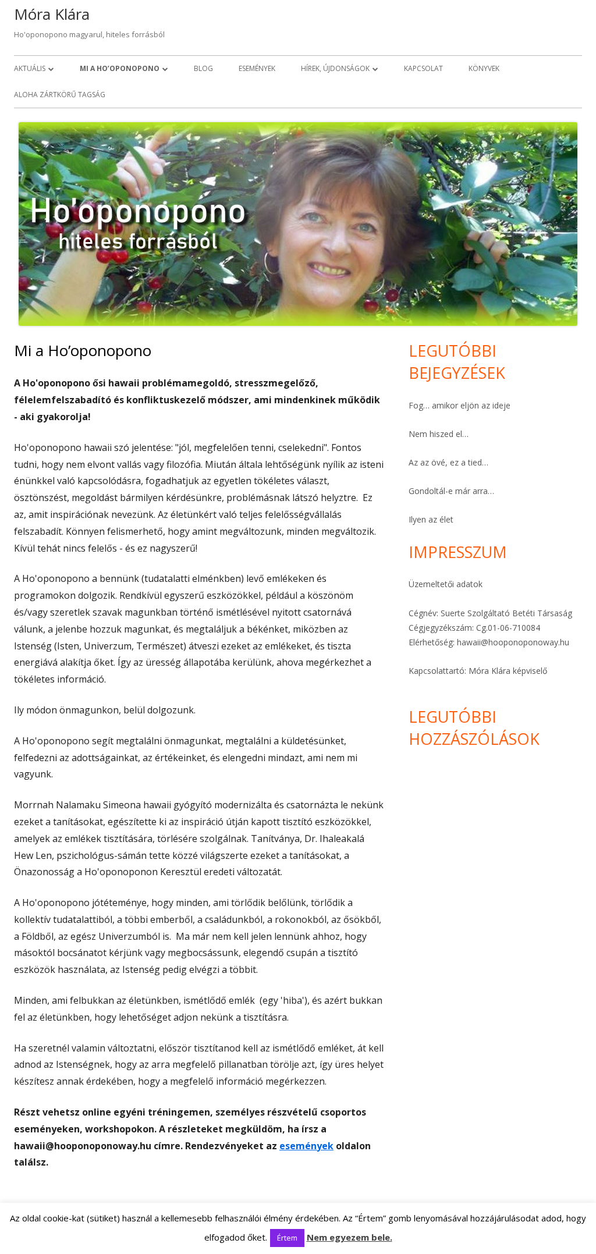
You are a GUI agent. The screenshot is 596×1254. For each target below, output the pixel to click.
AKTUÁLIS (29, 68)
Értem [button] (287, 1237)
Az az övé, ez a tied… (448, 462)
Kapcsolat (423, 68)
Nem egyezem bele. (349, 1237)
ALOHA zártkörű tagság (59, 95)
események (306, 1145)
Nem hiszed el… (439, 433)
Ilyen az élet (431, 519)
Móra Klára (52, 13)
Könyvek (484, 68)
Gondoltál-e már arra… (451, 490)
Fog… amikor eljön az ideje (459, 405)
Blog (203, 68)
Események (257, 68)
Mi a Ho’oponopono (119, 68)
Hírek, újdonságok (335, 68)
